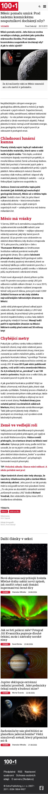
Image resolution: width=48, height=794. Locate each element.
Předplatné (9, 771)
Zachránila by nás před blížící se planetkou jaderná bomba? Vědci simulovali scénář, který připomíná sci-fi (24, 735)
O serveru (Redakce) (23, 779)
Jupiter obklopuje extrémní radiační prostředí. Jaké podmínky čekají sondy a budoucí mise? (23, 685)
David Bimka (17, 644)
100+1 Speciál (5, 518)
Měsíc (4, 511)
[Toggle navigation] (44, 6)
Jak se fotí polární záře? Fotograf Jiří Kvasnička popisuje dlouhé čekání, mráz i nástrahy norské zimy (22, 635)
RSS (20, 771)
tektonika (14, 511)
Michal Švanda (18, 693)
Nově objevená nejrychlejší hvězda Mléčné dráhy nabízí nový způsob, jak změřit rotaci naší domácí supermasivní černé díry (23, 583)
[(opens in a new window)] (41, 780)
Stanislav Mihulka (19, 592)
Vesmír (5, 592)
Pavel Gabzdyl (30, 26)
